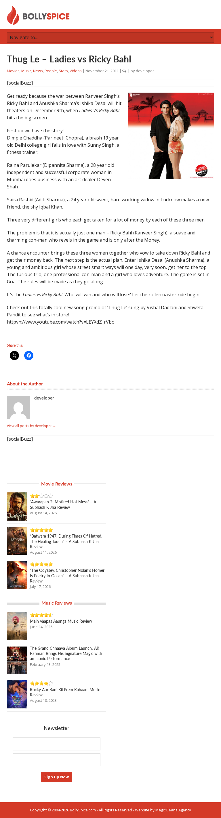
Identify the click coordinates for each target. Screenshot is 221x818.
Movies (13, 70)
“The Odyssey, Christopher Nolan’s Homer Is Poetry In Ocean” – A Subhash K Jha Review (67, 576)
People (51, 70)
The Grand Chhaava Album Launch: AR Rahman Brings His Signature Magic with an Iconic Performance (66, 654)
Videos (76, 70)
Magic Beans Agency (173, 810)
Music (26, 70)
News (38, 70)
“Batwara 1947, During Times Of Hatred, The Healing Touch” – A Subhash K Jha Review (66, 541)
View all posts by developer (31, 425)
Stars (63, 70)
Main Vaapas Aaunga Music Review (61, 622)
